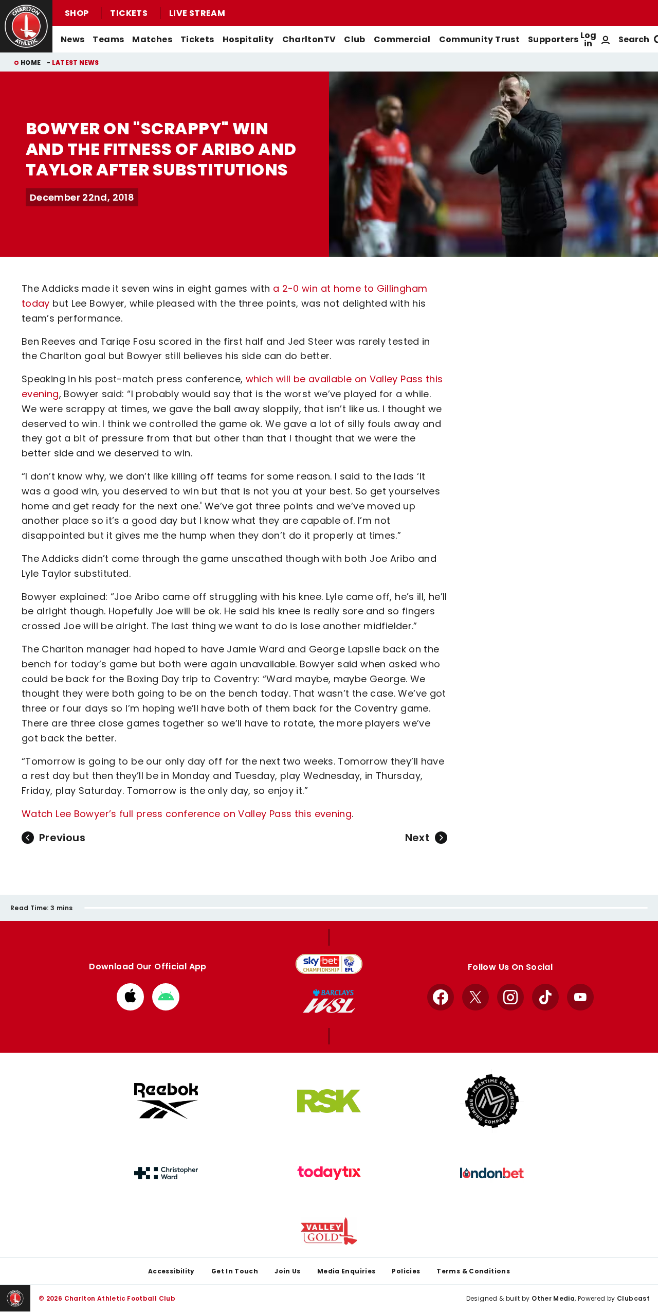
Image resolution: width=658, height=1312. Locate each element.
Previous (62, 837)
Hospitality (248, 39)
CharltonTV (309, 39)
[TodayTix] (329, 1173)
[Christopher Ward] (166, 1173)
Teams (108, 39)
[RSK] (329, 1101)
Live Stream (197, 13)
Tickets (129, 13)
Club (354, 39)
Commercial (402, 39)
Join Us (288, 1271)
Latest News (75, 62)
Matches (152, 39)
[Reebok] (166, 1101)
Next (417, 837)
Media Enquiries (346, 1271)
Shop (76, 13)
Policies (406, 1271)
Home (31, 62)
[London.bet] (492, 1173)
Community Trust (479, 39)
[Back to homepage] (26, 26)
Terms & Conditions (473, 1271)
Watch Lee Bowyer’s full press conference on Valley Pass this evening (187, 813)
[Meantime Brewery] (492, 1101)
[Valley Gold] (329, 1231)
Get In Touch (234, 1271)
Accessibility (171, 1271)
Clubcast (633, 1298)
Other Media (553, 1298)
